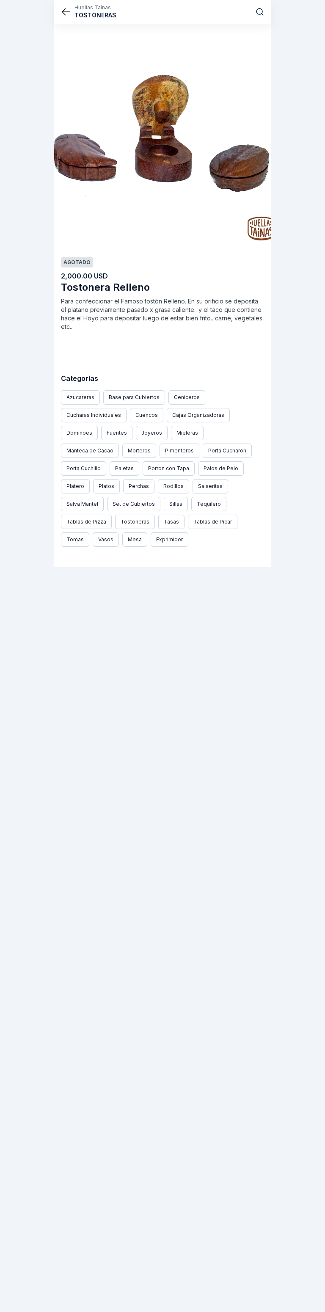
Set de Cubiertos (134, 504)
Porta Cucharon (227, 450)
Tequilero (209, 504)
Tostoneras (135, 521)
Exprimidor (169, 539)
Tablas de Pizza (86, 521)
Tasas (171, 521)
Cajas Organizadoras (198, 415)
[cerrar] (66, 12)
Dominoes (79, 433)
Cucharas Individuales (93, 415)
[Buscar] (260, 12)
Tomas (75, 539)
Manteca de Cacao (89, 450)
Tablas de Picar (212, 521)
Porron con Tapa (168, 468)
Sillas (175, 504)
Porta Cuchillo (83, 468)
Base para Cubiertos (134, 397)
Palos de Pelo (221, 468)
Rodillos (173, 486)
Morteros (139, 450)
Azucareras (80, 397)
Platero (75, 486)
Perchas (139, 486)
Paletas (124, 468)
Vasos (105, 539)
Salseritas (210, 486)
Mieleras (187, 433)
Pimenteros (179, 450)
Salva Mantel (82, 504)
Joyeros (151, 433)
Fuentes (117, 433)
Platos (106, 486)
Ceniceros (187, 397)
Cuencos (146, 415)
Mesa (135, 539)
